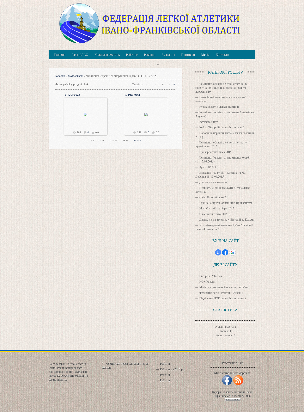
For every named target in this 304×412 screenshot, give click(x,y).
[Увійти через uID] (218, 252)
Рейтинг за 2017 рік (172, 369)
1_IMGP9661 (132, 94)
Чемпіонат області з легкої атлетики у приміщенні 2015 (221, 144)
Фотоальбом (75, 76)
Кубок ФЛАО (207, 167)
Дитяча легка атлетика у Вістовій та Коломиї (227, 219)
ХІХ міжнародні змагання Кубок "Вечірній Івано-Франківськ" (224, 227)
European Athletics (210, 276)
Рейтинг (165, 363)
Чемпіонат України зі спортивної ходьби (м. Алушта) (225, 114)
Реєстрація (228, 363)
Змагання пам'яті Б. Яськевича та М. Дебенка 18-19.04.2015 (220, 174)
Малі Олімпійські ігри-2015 (216, 208)
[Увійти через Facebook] (225, 252)
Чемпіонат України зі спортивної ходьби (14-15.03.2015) (222, 159)
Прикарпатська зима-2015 (215, 152)
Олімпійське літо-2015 (213, 214)
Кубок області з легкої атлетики (219, 107)
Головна (60, 76)
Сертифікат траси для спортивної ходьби (125, 365)
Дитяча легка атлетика (213, 182)
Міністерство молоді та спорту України (224, 287)
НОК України (207, 281)
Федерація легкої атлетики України (221, 293)
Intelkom (87, 117)
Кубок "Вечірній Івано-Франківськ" (221, 127)
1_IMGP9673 (72, 94)
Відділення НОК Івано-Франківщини (222, 298)
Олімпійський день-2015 (214, 197)
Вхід (240, 363)
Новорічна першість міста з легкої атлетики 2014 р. (224, 135)
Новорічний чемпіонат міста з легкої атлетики (220, 99)
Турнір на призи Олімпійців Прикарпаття (225, 203)
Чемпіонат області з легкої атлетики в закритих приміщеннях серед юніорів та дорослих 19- (221, 87)
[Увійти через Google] (232, 252)
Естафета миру (208, 122)
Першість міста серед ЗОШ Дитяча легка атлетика (222, 189)
